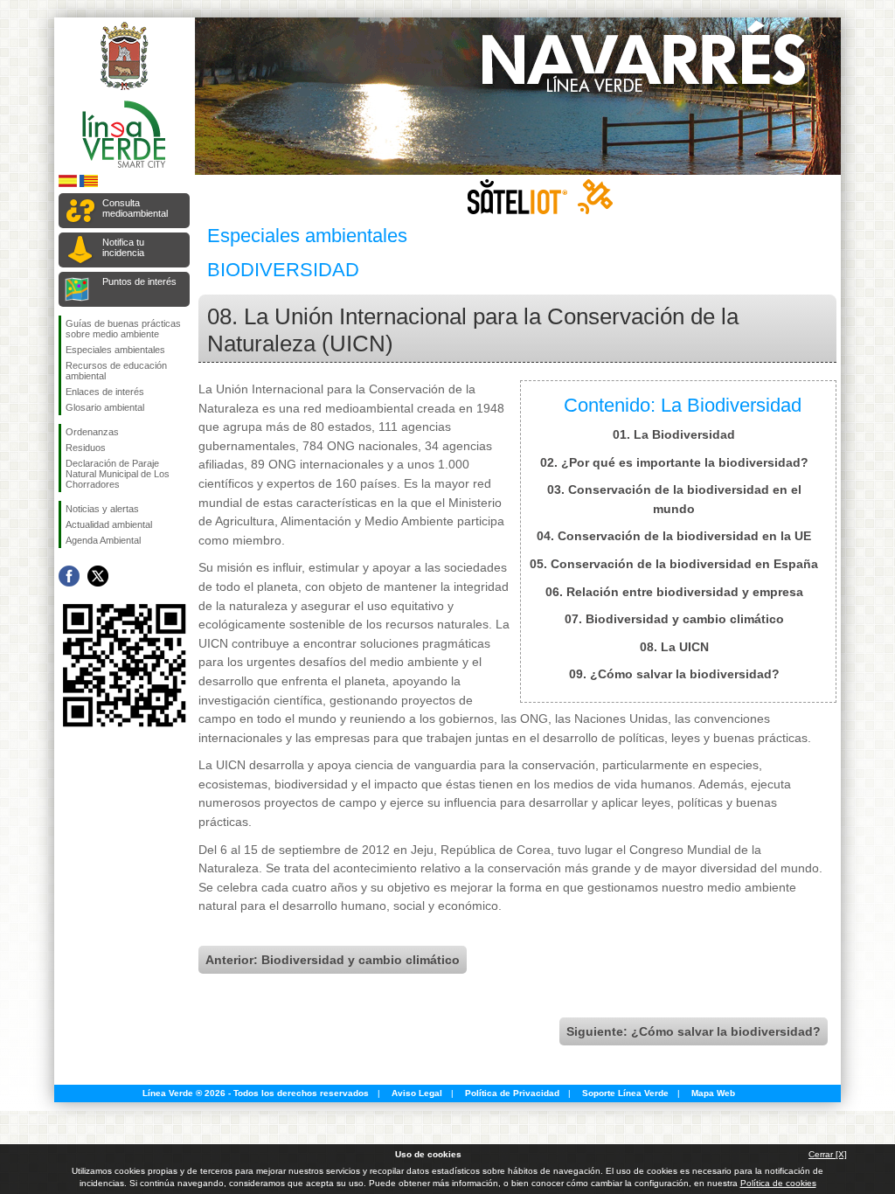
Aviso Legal (417, 1093)
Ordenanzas (92, 432)
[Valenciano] (89, 184)
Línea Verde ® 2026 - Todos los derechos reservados (255, 1093)
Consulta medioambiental (135, 208)
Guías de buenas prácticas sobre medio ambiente (123, 328)
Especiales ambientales (115, 349)
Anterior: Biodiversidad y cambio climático (332, 960)
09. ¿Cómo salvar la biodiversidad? (674, 674)
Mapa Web (713, 1093)
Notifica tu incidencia (123, 247)
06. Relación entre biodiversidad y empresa (674, 592)
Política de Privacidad (512, 1093)
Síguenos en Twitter (97, 576)
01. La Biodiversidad (674, 434)
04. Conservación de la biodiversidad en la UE (674, 536)
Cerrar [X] (827, 1154)
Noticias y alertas (102, 508)
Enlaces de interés (105, 391)
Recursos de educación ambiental (116, 370)
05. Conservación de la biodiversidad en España (674, 564)
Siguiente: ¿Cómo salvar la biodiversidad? (693, 1031)
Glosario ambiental (105, 407)
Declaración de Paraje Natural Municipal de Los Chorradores (118, 473)
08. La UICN (674, 647)
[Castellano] (68, 184)
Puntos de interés (139, 281)
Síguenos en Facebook (69, 576)
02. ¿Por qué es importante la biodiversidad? (674, 462)
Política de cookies (778, 1183)
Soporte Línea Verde (625, 1093)
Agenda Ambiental (103, 540)
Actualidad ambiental (109, 524)
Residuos (86, 447)
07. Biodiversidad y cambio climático (674, 619)
